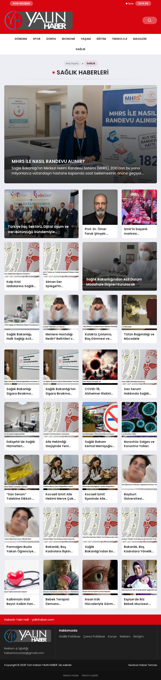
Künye (112, 636)
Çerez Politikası (94, 636)
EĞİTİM (101, 39)
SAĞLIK (80, 49)
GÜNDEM (21, 39)
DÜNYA (51, 39)
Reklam (125, 636)
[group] (80, 134)
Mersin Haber (71, 675)
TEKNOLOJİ (119, 39)
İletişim (138, 636)
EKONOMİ (68, 39)
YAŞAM (86, 39)
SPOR (36, 39)
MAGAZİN (139, 39)
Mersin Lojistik (90, 675)
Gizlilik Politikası (69, 636)
